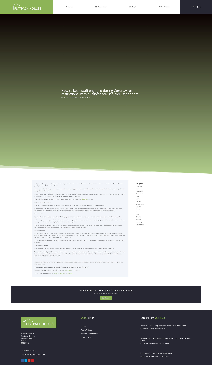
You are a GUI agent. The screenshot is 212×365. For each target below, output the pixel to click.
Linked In (69, 273)
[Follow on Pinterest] (32, 360)
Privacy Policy (86, 337)
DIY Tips (138, 201)
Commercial (139, 191)
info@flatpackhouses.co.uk (35, 354)
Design (138, 199)
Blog (133, 7)
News (137, 214)
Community (139, 194)
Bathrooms (139, 186)
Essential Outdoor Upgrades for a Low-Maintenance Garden (163, 326)
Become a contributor (89, 333)
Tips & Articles (86, 330)
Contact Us (165, 7)
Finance (138, 209)
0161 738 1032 (30, 350)
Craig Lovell (145, 328)
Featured (138, 206)
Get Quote (197, 7)
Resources (102, 7)
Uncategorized (140, 224)
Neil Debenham (86, 199)
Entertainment (140, 204)
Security (138, 219)
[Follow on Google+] (29, 360)
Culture (138, 196)
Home (70, 7)
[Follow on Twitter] (26, 360)
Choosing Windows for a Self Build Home (156, 353)
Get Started (106, 298)
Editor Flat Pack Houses (69, 97)
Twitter (62, 273)
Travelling (139, 222)
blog (137, 189)
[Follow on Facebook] (22, 360)
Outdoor (87, 97)
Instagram (56, 273)
